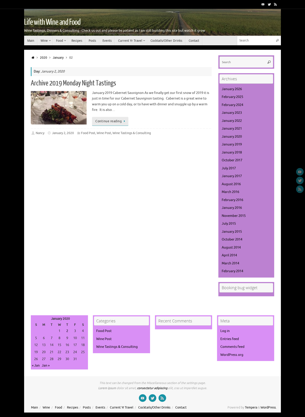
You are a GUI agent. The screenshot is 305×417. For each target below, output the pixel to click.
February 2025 (232, 97)
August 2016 (231, 184)
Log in (225, 331)
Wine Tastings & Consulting (132, 133)
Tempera (251, 407)
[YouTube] (263, 4)
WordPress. (268, 407)
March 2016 (230, 192)
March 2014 (230, 263)
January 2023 (232, 113)
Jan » (46, 365)
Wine (46, 407)
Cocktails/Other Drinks (154, 407)
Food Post (88, 133)
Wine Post (104, 133)
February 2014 (232, 271)
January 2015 (232, 232)
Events (100, 407)
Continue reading (108, 121)
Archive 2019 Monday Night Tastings (73, 83)
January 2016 (232, 208)
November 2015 (234, 216)
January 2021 (232, 129)
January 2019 (232, 144)
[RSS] (275, 4)
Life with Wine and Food (52, 22)
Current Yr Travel (121, 407)
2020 (43, 58)
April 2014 (229, 255)
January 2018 (232, 152)
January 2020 (232, 137)
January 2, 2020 (63, 133)
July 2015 (229, 224)
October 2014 (232, 239)
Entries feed (229, 339)
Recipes (72, 407)
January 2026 (232, 89)
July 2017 (229, 168)
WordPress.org (231, 355)
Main (34, 407)
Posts (87, 407)
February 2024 (232, 105)
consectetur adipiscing (152, 388)
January (58, 58)
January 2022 (232, 121)
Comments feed (232, 347)
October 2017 (232, 160)
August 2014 (231, 247)
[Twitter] (269, 4)
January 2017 (232, 176)
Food (58, 407)
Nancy (40, 133)
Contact (181, 407)
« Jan (36, 365)
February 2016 (232, 200)
